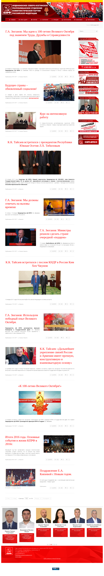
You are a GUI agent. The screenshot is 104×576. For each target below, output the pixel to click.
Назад (14, 498)
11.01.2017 (14, 375)
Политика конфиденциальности (23, 555)
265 (57, 102)
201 (61, 251)
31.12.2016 (7, 488)
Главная (88, 25)
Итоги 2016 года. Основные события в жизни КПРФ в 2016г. (22, 440)
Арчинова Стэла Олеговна (60, 525)
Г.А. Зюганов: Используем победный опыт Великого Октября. (21, 319)
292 (61, 304)
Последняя (46, 498)
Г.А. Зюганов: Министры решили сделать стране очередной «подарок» (55, 234)
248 (57, 337)
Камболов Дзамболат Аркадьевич (94, 525)
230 (57, 219)
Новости (25, 76)
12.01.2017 (14, 337)
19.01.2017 (14, 251)
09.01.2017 (14, 459)
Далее (54, 76)
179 (61, 76)
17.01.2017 (14, 304)
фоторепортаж (33, 98)
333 (61, 189)
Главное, (21, 76)
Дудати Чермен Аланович (43, 525)
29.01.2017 (14, 76)
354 (61, 131)
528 (57, 459)
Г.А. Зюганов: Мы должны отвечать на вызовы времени (21, 203)
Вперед (37, 498)
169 (61, 374)
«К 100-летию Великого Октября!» (39, 386)
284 (61, 487)
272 (61, 425)
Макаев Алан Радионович (77, 525)
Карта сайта (18, 557)
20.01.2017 (14, 219)
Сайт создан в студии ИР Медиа (52, 558)
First (8, 498)
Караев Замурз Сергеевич (10, 532)
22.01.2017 (14, 102)
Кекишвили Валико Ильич (26, 530)
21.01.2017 (14, 189)
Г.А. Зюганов (36, 213)
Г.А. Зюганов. (24, 70)
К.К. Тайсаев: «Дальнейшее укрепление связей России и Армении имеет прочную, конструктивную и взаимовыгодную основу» (57, 355)
